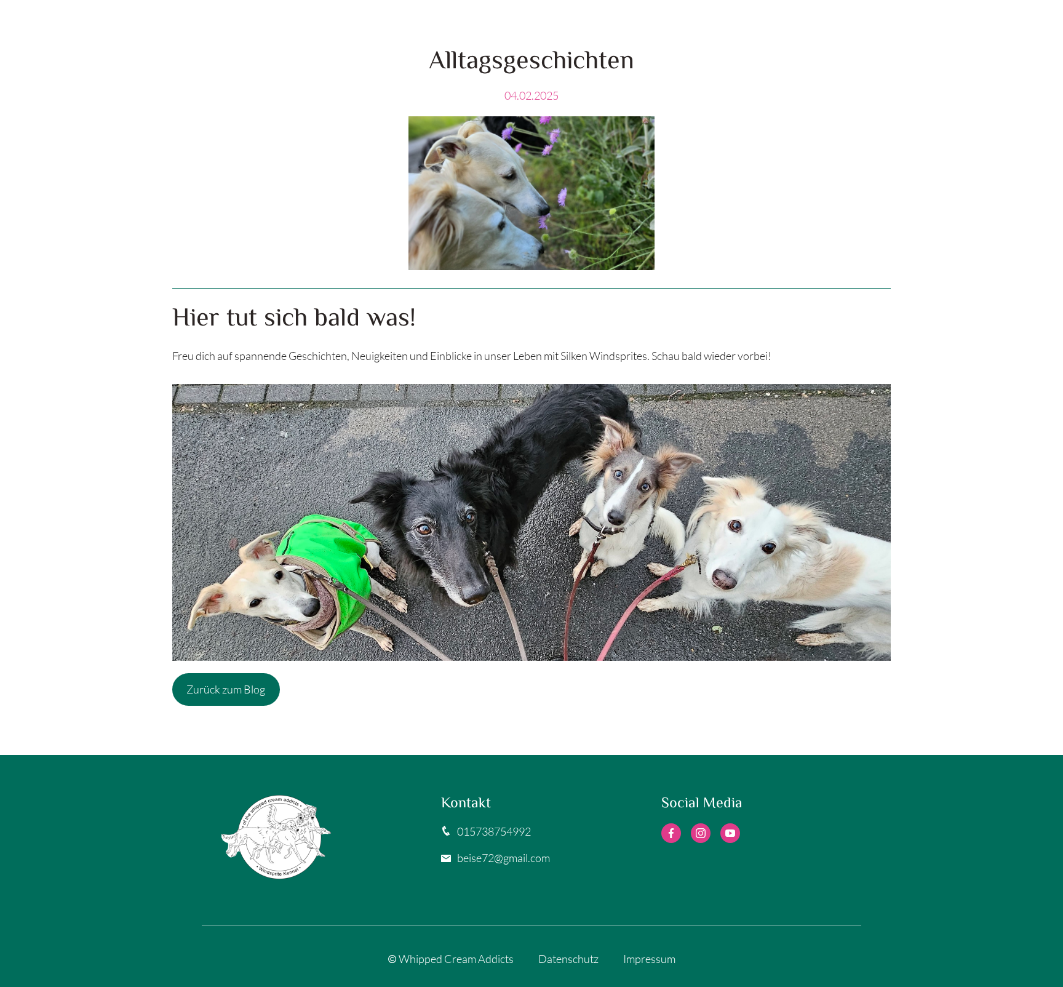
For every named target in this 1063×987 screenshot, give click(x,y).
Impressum (649, 958)
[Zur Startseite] (311, 837)
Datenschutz (568, 958)
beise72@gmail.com (503, 858)
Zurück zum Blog (225, 689)
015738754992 (494, 831)
